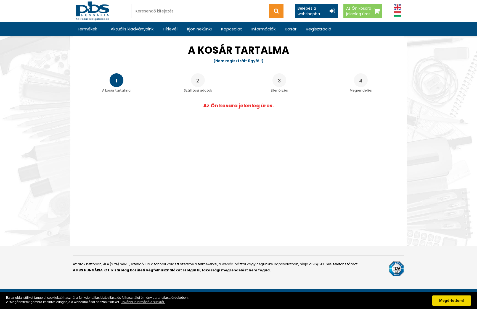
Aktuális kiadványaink (132, 29)
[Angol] (397, 7)
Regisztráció (318, 29)
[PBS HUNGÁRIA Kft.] (92, 10)
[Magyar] (397, 14)
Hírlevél (170, 29)
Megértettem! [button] (451, 300)
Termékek (87, 29)
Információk (263, 29)
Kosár (290, 29)
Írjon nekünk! (199, 29)
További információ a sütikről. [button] (143, 302)
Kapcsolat (231, 29)
